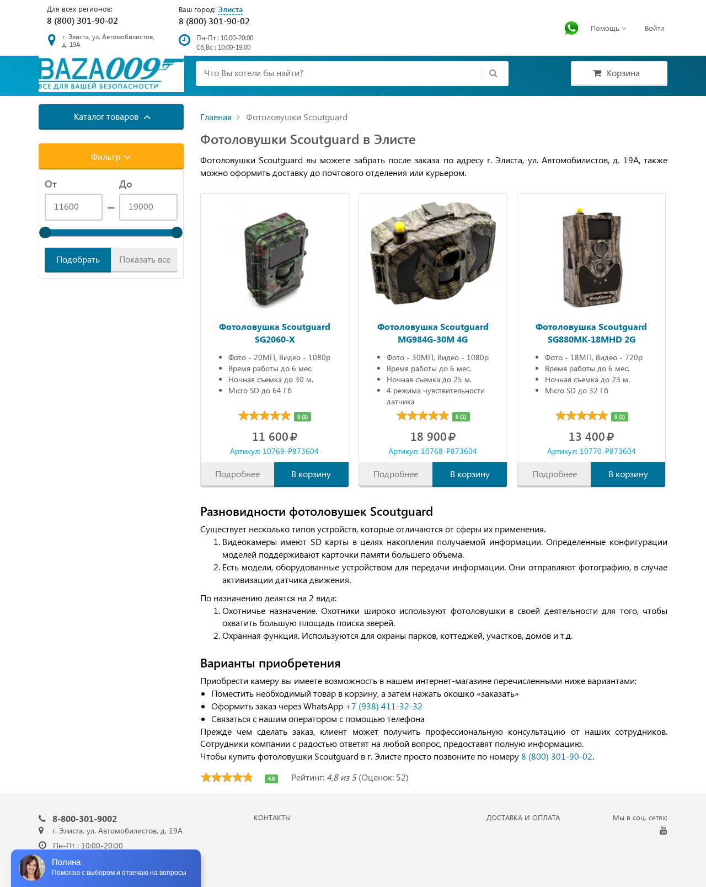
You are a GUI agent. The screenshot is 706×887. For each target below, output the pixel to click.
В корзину (311, 473)
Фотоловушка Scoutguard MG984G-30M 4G (433, 331)
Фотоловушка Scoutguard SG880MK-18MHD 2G (591, 331)
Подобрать (78, 259)
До (125, 183)
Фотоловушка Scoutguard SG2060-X (274, 331)
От (51, 183)
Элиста (230, 9)
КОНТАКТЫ (272, 817)
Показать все (144, 259)
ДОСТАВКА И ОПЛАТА (523, 817)
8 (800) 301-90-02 (82, 20)
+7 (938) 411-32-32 (383, 706)
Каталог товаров (107, 116)
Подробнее (237, 473)
